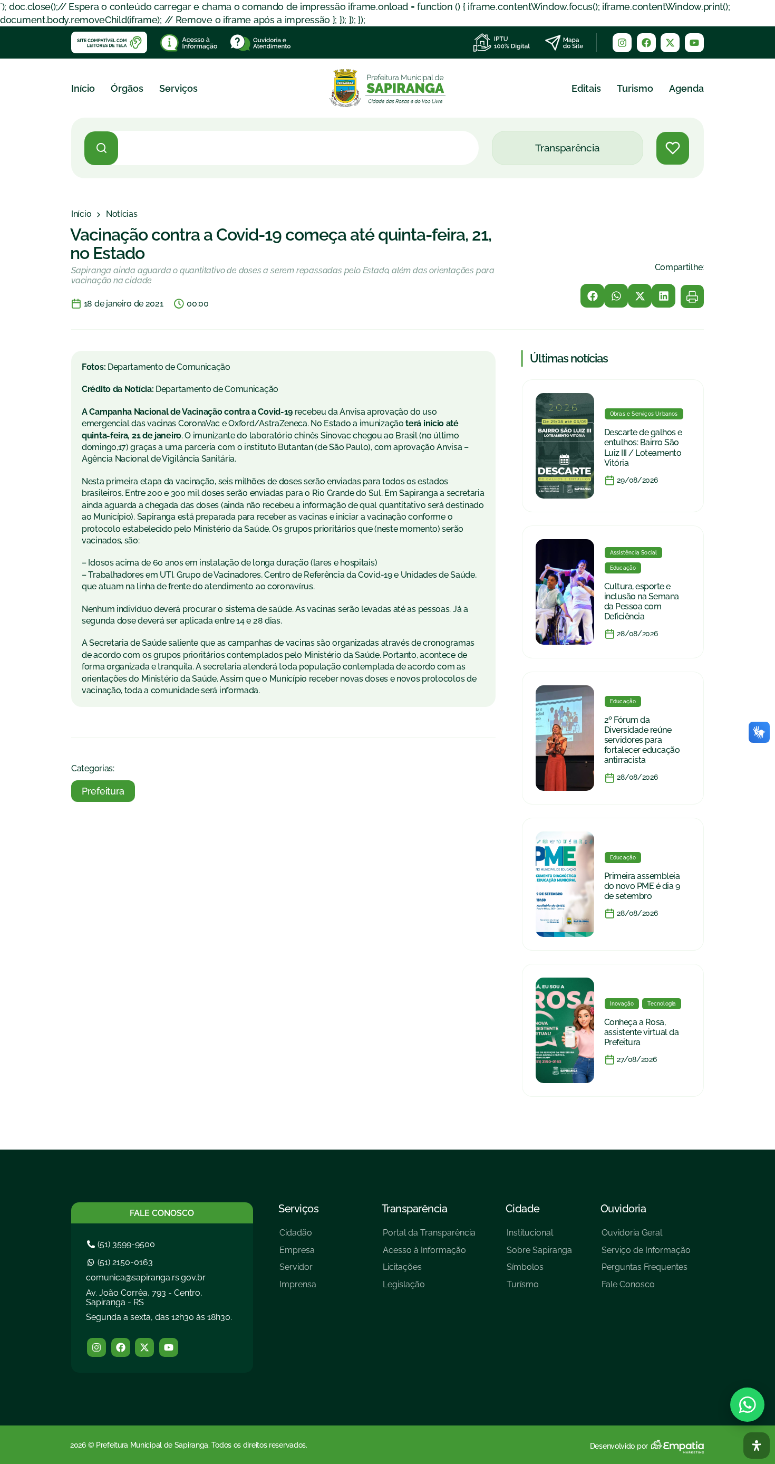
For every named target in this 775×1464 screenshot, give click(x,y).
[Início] (81, 214)
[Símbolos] (539, 1271)
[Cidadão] (298, 1237)
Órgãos (127, 88)
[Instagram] (622, 42)
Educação (623, 568)
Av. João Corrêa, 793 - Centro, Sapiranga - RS (144, 1297)
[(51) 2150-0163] (121, 1262)
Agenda (686, 88)
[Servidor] (298, 1271)
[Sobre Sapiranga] (539, 1254)
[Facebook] (646, 42)
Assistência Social (633, 553)
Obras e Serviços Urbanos (644, 414)
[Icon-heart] (672, 148)
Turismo (635, 88)
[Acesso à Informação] (429, 1254)
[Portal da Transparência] (429, 1237)
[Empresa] (298, 1254)
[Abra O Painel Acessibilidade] (756, 1445)
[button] (592, 296)
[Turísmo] (539, 1288)
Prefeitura (103, 791)
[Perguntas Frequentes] (646, 1271)
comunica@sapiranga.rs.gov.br (146, 1277)
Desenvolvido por (619, 1446)
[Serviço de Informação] (646, 1254)
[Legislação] (429, 1288)
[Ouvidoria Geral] (646, 1237)
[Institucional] (539, 1237)
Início (83, 88)
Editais (586, 88)
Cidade (523, 1208)
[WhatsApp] (747, 1405)
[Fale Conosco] (646, 1288)
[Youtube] (694, 42)
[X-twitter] (670, 42)
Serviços (178, 88)
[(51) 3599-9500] (122, 1244)
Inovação (622, 1004)
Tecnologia (661, 1004)
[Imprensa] (298, 1288)
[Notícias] (121, 214)
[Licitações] (429, 1271)
